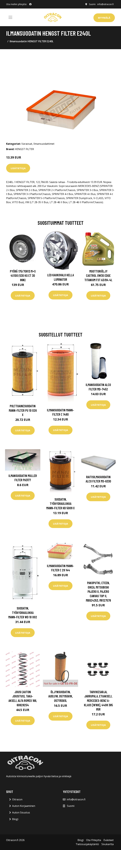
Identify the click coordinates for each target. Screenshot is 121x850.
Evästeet (109, 840)
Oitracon (17, 799)
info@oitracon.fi (105, 4)
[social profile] (30, 4)
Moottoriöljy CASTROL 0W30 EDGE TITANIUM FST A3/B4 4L (98, 275)
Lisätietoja (18, 168)
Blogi (15, 819)
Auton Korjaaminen (23, 806)
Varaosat (26, 143)
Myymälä (104, 17)
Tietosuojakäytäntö (87, 844)
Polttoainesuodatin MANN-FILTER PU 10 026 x (23, 410)
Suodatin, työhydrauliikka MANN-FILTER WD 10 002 (22, 612)
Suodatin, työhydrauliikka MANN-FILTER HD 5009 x (60, 503)
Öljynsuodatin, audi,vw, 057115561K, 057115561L (60, 696)
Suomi (92, 4)
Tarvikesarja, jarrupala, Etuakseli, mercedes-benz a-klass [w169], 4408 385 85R (98, 700)
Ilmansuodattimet (43, 143)
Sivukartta (107, 844)
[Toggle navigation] (10, 17)
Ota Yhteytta (93, 840)
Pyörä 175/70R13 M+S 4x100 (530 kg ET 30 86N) (23, 275)
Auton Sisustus (21, 812)
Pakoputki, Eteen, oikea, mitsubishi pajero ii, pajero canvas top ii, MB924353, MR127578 (98, 591)
